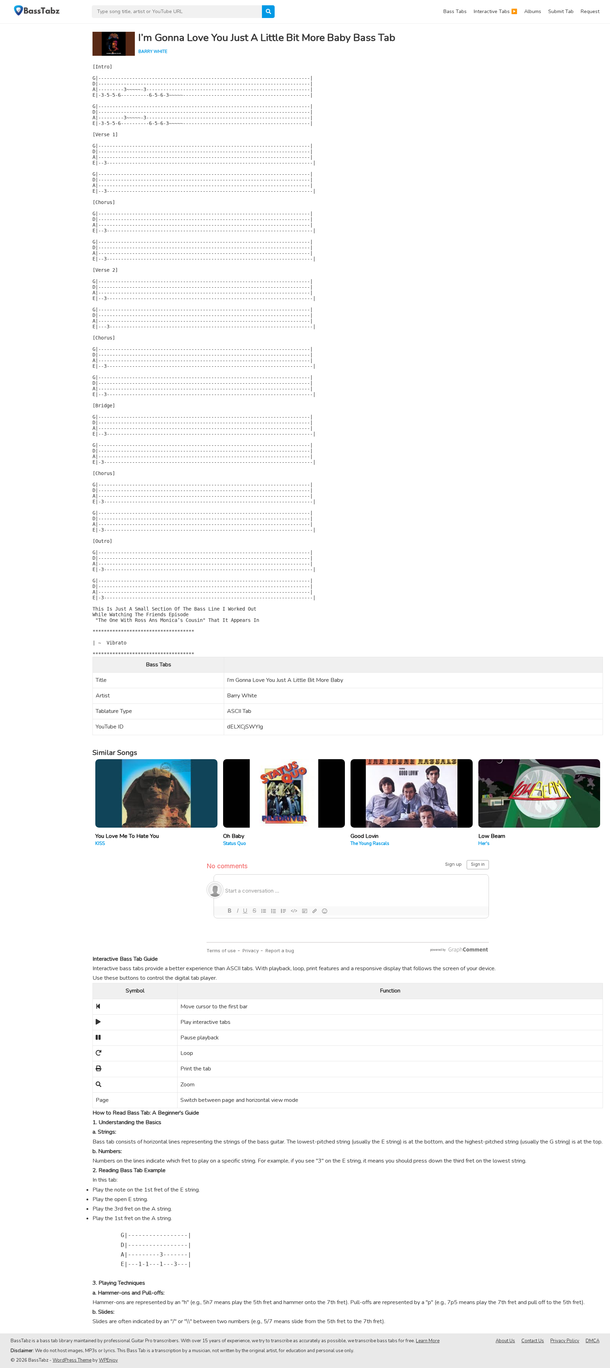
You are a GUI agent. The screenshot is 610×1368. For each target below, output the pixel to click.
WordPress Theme (72, 1360)
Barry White (152, 51)
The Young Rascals (370, 843)
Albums (532, 11)
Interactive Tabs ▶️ (495, 11)
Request (590, 11)
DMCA (592, 1341)
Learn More (427, 1341)
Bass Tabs (455, 11)
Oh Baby (233, 836)
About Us (505, 1341)
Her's (484, 843)
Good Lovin (364, 836)
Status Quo (234, 843)
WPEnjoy (108, 1360)
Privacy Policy (564, 1341)
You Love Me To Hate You (127, 836)
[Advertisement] (42, 129)
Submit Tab (561, 11)
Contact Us (532, 1341)
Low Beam (491, 836)
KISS (100, 843)
